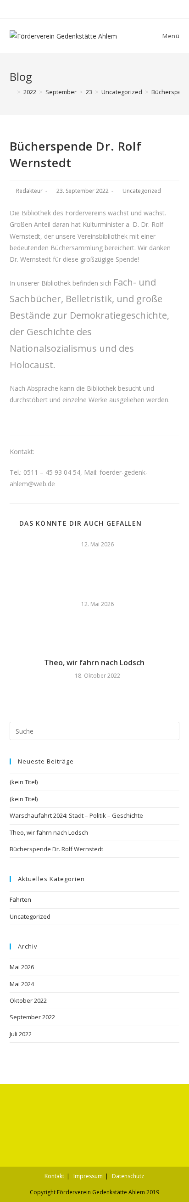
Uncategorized (141, 191)
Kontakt (54, 1176)
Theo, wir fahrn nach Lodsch (94, 662)
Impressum (88, 1176)
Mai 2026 (22, 967)
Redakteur (29, 191)
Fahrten (20, 899)
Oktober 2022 (28, 1000)
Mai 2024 (22, 984)
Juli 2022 (21, 1034)
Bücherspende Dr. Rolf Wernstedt (56, 849)
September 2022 (32, 1017)
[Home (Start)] (12, 92)
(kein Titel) (24, 782)
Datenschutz (128, 1176)
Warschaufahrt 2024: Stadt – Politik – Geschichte (76, 815)
